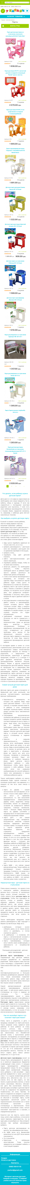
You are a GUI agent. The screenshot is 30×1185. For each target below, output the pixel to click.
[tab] (2, 2)
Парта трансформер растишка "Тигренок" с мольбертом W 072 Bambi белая (15, 150)
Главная (3, 20)
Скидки (4, 1158)
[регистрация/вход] (3, 11)
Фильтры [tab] (15, 26)
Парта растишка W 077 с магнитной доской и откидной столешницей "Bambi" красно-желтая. (15, 73)
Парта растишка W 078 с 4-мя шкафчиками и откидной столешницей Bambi (15, 111)
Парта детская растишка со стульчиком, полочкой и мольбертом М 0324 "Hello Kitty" (15, 34)
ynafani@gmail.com (15, 1170)
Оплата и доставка (8, 1160)
